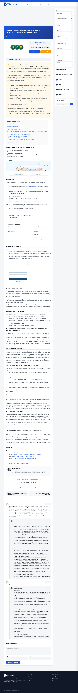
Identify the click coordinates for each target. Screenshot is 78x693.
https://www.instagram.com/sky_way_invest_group (24, 461)
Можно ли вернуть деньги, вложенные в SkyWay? (18, 150)
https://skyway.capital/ (20, 251)
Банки (58, 30)
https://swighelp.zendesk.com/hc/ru (41, 42)
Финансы (22, 4)
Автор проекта (55, 678)
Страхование (59, 48)
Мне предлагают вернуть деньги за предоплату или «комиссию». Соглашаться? (24, 154)
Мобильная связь (60, 41)
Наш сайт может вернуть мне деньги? (15, 156)
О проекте (54, 676)
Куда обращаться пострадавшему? (14, 153)
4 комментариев (10, 36)
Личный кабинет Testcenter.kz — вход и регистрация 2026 (63, 94)
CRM (57, 53)
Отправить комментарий (13, 662)
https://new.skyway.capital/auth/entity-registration (16, 205)
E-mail (30, 656)
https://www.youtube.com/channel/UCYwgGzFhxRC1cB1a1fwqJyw (27, 454)
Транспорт (47, 4)
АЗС (29, 680)
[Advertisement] (28, 17)
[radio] (24, 484)
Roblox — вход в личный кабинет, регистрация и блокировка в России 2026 (64, 74)
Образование (29, 4)
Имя (7, 656)
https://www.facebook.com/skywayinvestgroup (24, 456)
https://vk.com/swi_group (19, 452)
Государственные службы (62, 18)
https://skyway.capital (32, 186)
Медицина (59, 23)
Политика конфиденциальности (58, 680)
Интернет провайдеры (61, 43)
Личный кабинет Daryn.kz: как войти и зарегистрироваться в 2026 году (63, 89)
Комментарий (9, 645)
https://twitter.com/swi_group (19, 460)
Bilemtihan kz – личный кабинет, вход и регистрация (63, 84)
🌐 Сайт (34, 51)
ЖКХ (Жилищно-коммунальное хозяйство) (63, 36)
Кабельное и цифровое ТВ (62, 38)
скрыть (18, 121)
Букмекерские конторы (61, 45)
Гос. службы (35, 4)
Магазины (59, 4)
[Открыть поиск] (73, 4)
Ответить (48, 504)
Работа (58, 55)
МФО (58, 27)
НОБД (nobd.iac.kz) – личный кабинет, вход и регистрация (64, 79)
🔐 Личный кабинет (46, 51)
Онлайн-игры (59, 60)
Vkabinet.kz (9, 690)
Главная (7, 27)
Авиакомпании (59, 50)
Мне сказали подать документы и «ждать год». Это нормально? (21, 151)
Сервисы (41, 4)
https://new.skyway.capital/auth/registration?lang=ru (37, 189)
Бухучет (58, 62)
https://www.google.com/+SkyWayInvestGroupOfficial (25, 458)
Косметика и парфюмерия (62, 57)
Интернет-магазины (61, 20)
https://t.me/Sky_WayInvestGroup (21, 463)
